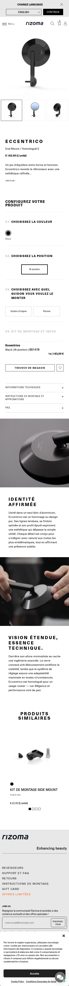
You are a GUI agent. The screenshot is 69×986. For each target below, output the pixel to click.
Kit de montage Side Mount (34, 790)
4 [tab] (39, 809)
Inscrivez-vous (58, 923)
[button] (63, 936)
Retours (9, 878)
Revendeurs (13, 867)
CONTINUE (53, 12)
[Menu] (4, 23)
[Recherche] (52, 23)
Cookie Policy (17, 981)
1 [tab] (30, 809)
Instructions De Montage (25, 883)
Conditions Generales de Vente (41, 981)
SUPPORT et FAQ (15, 873)
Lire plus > (10, 180)
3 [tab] (36, 809)
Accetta (34, 973)
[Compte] (65, 23)
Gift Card (10, 889)
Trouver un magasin (30, 367)
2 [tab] (33, 809)
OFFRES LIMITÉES (16, 894)
